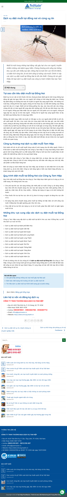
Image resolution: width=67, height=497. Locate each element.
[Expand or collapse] (23, 87)
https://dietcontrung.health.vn (24, 314)
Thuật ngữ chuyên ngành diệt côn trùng (20, 397)
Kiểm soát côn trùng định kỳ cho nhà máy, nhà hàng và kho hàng (28, 363)
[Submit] (64, 340)
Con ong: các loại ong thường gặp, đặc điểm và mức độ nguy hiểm (29, 380)
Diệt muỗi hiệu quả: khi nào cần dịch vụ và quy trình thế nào (26, 409)
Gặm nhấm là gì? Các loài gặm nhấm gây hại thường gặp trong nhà (29, 414)
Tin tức (5, 15)
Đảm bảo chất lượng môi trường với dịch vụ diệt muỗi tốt (25, 281)
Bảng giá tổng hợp (22, 292)
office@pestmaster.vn (19, 312)
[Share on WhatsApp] (25, 320)
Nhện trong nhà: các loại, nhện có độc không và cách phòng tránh (28, 391)
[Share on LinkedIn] (41, 320)
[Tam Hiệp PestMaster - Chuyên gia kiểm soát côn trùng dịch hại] (33, 6)
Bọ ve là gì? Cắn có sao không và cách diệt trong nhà (24, 403)
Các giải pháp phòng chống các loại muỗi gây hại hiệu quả (25, 278)
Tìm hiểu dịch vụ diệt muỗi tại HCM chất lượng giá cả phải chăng (27, 284)
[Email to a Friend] (35, 320)
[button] (2, 6)
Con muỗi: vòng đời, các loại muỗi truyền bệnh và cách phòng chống (29, 374)
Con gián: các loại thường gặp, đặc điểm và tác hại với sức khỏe (28, 386)
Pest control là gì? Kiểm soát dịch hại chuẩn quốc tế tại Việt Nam (28, 368)
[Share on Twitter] (31, 320)
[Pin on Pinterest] (38, 320)
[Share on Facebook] (28, 320)
